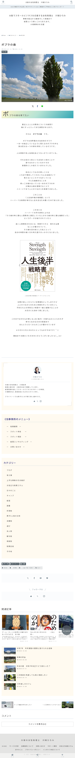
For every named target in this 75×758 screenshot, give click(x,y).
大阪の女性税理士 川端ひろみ (37, 2)
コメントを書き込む (37, 724)
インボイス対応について (51, 750)
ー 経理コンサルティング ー (19, 442)
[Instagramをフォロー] (40, 401)
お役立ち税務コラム (66, 746)
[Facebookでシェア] (37, 106)
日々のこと (15, 563)
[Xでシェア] (32, 106)
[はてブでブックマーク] (41, 578)
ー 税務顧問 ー (14, 426)
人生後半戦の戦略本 (27, 567)
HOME (4, 746)
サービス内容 (14, 746)
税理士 (6, 567)
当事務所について (27, 746)
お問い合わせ (40, 746)
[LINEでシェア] (42, 106)
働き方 (39, 567)
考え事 (6, 563)
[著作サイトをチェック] (34, 401)
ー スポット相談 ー (17, 436)
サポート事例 (52, 746)
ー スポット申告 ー (17, 431)
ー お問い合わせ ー (16, 447)
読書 (24, 563)
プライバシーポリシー (33, 750)
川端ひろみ (37, 377)
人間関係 (14, 567)
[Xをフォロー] (37, 401)
